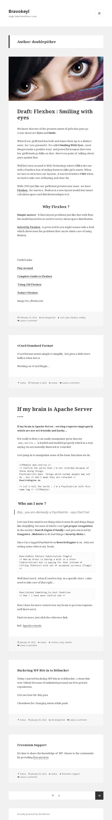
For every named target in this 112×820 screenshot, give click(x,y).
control (54, 642)
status (54, 382)
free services (40, 757)
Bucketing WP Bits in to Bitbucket (43, 670)
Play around (25, 268)
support (76, 773)
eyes (67, 317)
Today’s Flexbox (27, 292)
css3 (62, 317)
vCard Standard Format (35, 346)
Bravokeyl (19, 11)
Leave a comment (28, 320)
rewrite (68, 642)
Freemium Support (32, 745)
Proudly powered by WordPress (33, 814)
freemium (66, 773)
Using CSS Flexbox (29, 284)
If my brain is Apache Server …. (54, 412)
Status (23, 382)
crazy (61, 642)
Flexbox (22, 190)
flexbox (74, 317)
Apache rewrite (32, 625)
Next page (99, 795)
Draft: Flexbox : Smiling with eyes (55, 114)
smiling (82, 317)
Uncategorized (48, 317)
